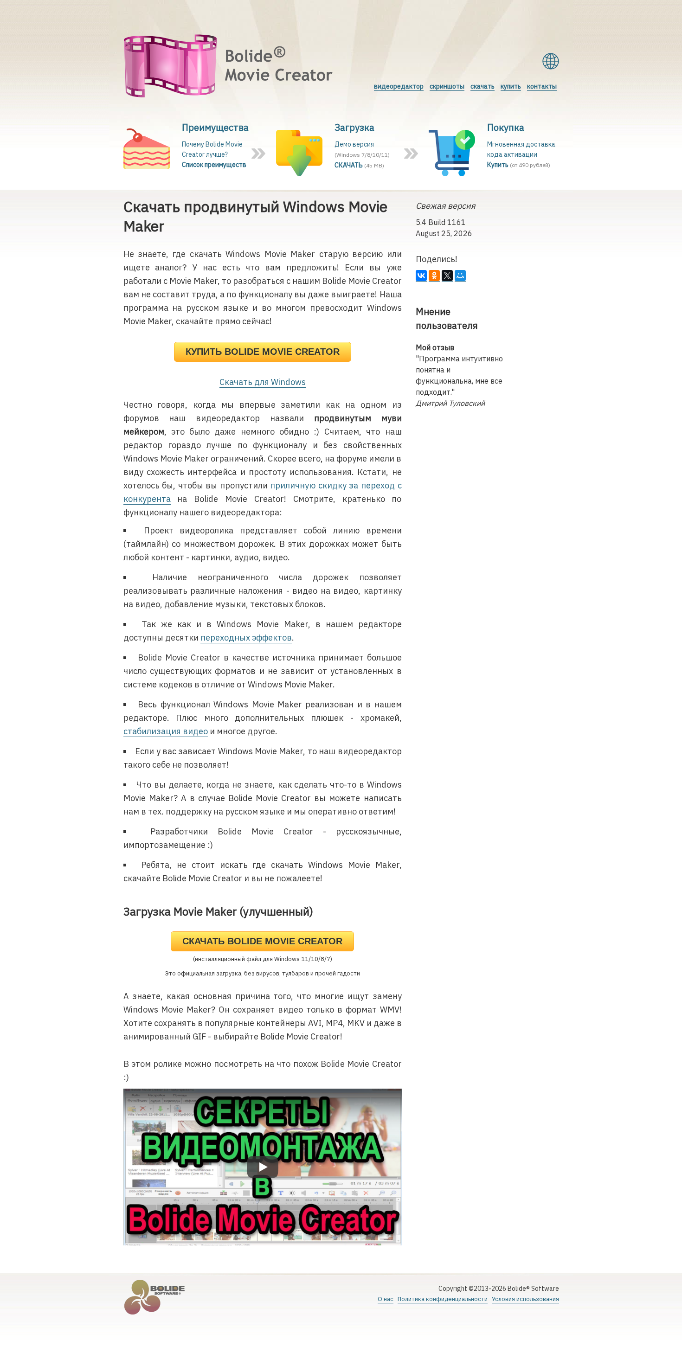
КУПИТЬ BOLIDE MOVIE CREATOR (263, 351)
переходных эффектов (246, 637)
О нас (385, 1299)
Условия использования (525, 1299)
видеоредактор (399, 86)
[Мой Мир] (460, 276)
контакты (542, 86)
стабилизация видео (165, 731)
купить (511, 86)
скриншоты (447, 86)
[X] (447, 276)
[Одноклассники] (434, 276)
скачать (482, 86)
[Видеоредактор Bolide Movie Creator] (228, 67)
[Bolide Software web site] (155, 1298)
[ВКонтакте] (421, 276)
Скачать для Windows (262, 382)
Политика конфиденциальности (443, 1299)
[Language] (550, 61)
